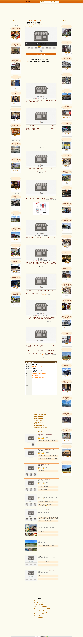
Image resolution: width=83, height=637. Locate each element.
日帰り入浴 (39, 24)
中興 (31, 24)
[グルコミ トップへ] (32, 1)
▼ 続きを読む (41, 172)
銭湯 (42, 24)
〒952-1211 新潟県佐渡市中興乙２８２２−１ (39, 377)
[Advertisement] (41, 11)
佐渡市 (29, 24)
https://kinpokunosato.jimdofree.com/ (39, 373)
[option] (41, 36)
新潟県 (26, 24)
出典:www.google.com (53, 199)
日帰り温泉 (34, 24)
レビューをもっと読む (41, 357)
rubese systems (38, 636)
